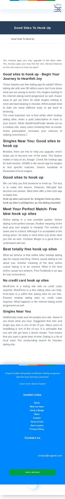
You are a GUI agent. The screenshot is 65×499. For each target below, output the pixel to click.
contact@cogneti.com (50, 455)
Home (37, 403)
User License (37, 425)
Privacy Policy (37, 429)
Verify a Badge (37, 410)
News (36, 414)
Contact (37, 418)
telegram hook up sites (47, 199)
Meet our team (37, 406)
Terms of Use (37, 422)
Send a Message (32, 472)
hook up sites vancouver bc (18, 199)
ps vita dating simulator (48, 202)
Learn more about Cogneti (32, 383)
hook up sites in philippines (18, 202)
